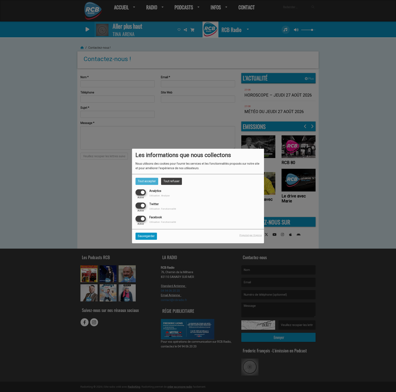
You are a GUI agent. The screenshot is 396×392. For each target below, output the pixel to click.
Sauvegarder (146, 236)
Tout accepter (147, 181)
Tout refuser (171, 181)
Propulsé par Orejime (250, 235)
